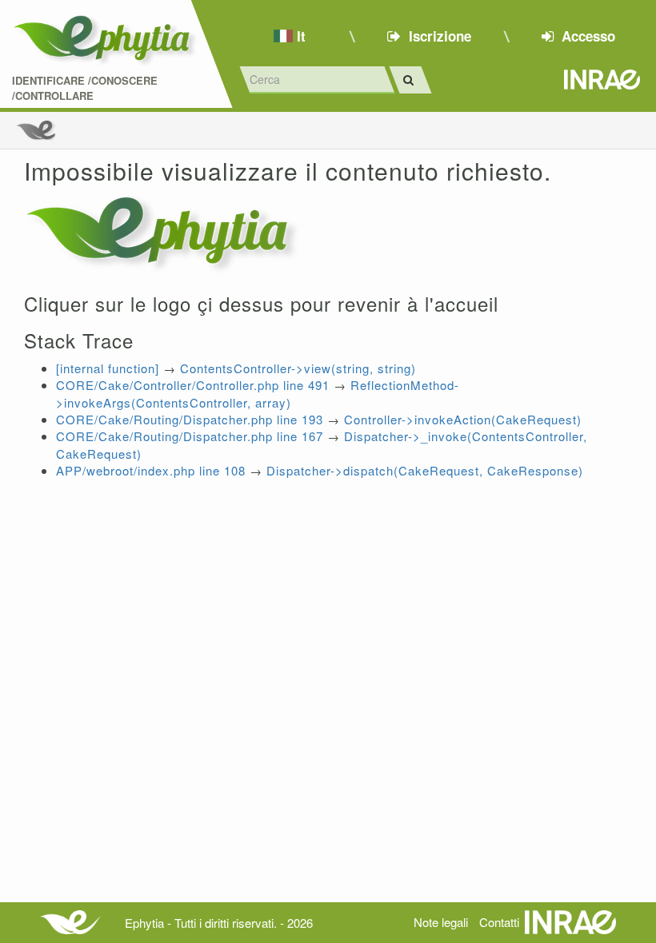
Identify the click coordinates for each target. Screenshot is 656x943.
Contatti (499, 921)
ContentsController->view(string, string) (298, 368)
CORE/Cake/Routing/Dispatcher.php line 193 (189, 419)
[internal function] (107, 368)
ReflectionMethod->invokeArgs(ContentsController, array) (257, 393)
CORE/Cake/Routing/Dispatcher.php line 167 (189, 436)
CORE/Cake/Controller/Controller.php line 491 (193, 384)
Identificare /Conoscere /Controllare (85, 88)
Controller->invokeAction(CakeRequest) (463, 419)
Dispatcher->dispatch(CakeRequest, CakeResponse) (424, 470)
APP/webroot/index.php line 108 (151, 470)
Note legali (441, 921)
